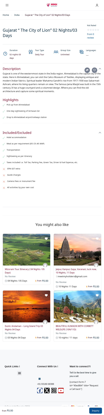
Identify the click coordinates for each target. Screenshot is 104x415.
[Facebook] (40, 390)
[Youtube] (61, 390)
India (17, 15)
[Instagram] (54, 390)
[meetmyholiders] (45, 265)
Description (12, 69)
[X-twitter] (47, 390)
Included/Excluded (17, 133)
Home (6, 15)
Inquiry (95, 410)
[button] (19, 373)
